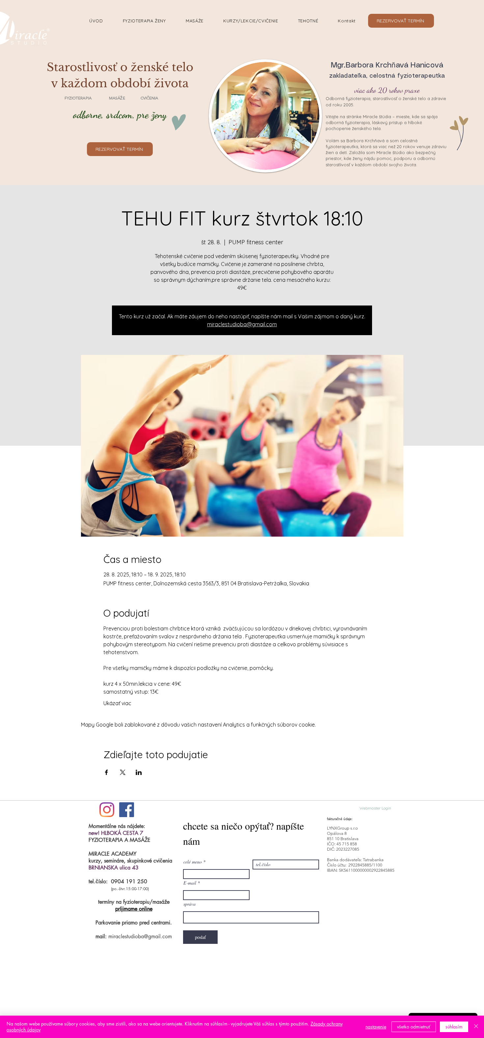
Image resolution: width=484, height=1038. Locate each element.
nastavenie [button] (375, 1027)
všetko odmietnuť (413, 1027)
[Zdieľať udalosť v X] (123, 772)
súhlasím (454, 1027)
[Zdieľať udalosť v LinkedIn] (139, 772)
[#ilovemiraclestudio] (106, 809)
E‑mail (189, 883)
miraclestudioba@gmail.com (242, 324)
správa (189, 904)
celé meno (192, 862)
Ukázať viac (117, 703)
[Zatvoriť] (476, 1027)
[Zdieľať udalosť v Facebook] (106, 772)
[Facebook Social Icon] (126, 809)
